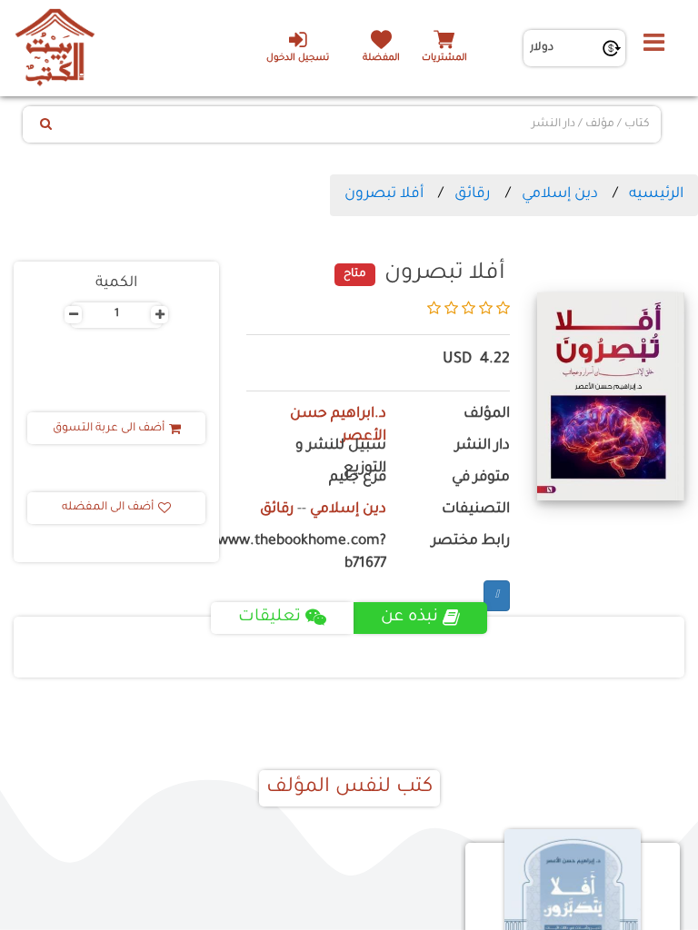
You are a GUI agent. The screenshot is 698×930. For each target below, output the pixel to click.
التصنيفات (476, 510)
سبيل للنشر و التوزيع (340, 458)
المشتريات (444, 59)
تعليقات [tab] (269, 617)
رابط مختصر (471, 541)
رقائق (472, 194)
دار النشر (482, 446)
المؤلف (487, 414)
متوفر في (481, 478)
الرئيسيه (656, 194)
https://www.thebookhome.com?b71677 (316, 553)
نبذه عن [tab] (409, 617)
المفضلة (381, 59)
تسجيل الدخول (297, 59)
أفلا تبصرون (384, 194)
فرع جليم (357, 478)
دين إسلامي (560, 194)
